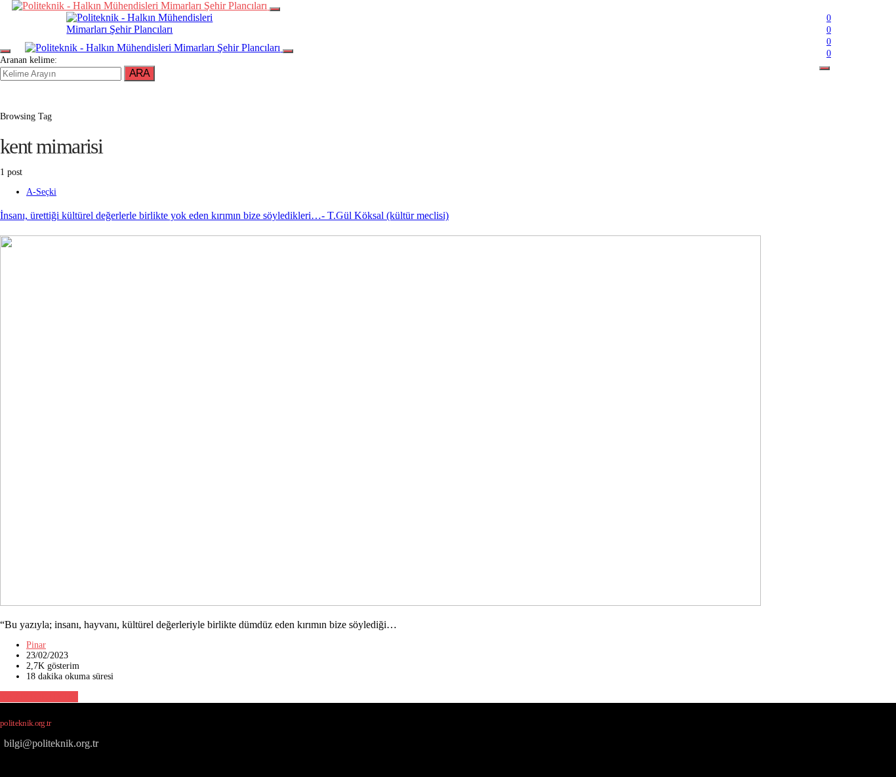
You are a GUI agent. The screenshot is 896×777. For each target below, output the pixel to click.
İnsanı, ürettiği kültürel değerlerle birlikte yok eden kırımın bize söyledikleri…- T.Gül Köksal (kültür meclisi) (224, 215)
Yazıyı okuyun (39, 696)
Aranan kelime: (28, 60)
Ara (139, 73)
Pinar (36, 645)
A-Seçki (41, 192)
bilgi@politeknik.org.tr (51, 743)
